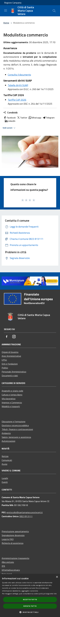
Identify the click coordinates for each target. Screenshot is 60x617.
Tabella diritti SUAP (18, 85)
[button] (30, 612)
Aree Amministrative (11, 356)
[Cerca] (54, 10)
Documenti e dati (10, 375)
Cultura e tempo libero (12, 394)
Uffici (4, 360)
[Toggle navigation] (5, 10)
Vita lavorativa (8, 398)
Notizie (5, 456)
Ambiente (6, 433)
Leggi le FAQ (8, 539)
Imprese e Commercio (12, 402)
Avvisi (4, 464)
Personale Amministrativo (14, 371)
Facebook (11, 117)
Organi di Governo (10, 352)
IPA (3, 566)
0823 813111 (26, 516)
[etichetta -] (34, 200)
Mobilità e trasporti (11, 406)
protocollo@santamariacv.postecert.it (25, 512)
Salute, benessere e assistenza (16, 437)
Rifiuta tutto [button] (29, 606)
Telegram (50, 117)
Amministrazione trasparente (15, 558)
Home (6, 22)
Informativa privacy (11, 570)
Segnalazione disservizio (13, 535)
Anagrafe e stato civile (12, 390)
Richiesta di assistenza (12, 543)
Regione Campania (12, 2)
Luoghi (5, 478)
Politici (5, 367)
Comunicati (7, 460)
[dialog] (30, 595)
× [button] (57, 577)
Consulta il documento (19, 75)
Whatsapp (36, 117)
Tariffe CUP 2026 (17, 100)
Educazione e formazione (13, 421)
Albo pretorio (8, 562)
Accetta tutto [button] (30, 599)
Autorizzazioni (8, 441)
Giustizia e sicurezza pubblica (15, 425)
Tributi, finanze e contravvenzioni (17, 429)
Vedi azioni (8, 127)
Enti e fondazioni (10, 363)
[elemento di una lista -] (30, 152)
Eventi (5, 482)
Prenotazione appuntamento (15, 531)
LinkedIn (11, 121)
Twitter (23, 117)
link (55, 593)
